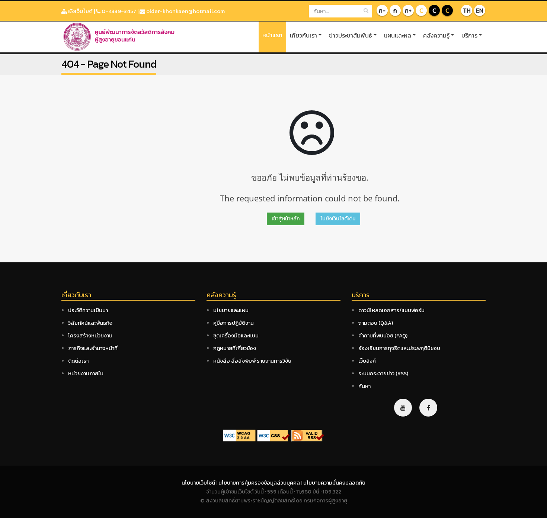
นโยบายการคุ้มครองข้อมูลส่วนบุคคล (259, 483)
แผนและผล (397, 35)
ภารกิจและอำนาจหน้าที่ (93, 348)
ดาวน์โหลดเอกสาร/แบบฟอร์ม (391, 310)
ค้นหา (364, 386)
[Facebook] (428, 408)
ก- (382, 10)
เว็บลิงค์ (367, 361)
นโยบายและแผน (231, 310)
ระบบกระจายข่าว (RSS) (383, 373)
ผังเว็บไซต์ (80, 11)
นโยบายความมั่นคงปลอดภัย (334, 483)
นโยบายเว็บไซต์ (199, 483)
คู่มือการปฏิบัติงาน (233, 323)
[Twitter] (403, 408)
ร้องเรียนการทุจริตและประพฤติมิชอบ (399, 348)
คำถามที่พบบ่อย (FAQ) (382, 335)
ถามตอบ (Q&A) (375, 323)
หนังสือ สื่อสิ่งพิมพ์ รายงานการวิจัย (252, 361)
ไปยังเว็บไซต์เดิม (337, 219)
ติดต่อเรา (78, 361)
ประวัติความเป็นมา (88, 310)
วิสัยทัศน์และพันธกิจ (90, 323)
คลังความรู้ (436, 35)
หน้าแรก (272, 34)
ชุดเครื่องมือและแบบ (236, 335)
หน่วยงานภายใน (85, 373)
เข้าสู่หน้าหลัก (286, 219)
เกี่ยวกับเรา (303, 35)
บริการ (469, 35)
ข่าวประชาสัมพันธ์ (350, 35)
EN (479, 10)
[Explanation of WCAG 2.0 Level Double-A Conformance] (239, 434)
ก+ (408, 10)
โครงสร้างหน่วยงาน (90, 335)
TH (467, 10)
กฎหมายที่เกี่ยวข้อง (234, 348)
